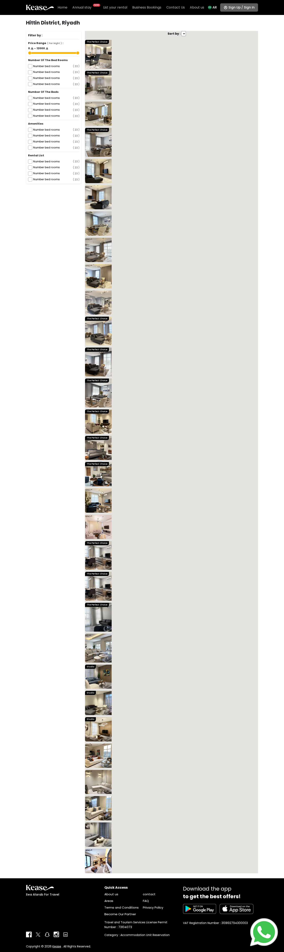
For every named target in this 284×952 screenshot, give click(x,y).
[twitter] (38, 934)
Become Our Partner (120, 914)
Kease (56, 946)
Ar (214, 7)
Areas (108, 901)
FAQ (146, 901)
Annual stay (85, 7)
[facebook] (29, 934)
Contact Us (175, 7)
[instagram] (56, 934)
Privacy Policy (153, 907)
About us (197, 7)
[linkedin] (65, 934)
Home (62, 7)
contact (149, 894)
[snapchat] (47, 934)
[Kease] (40, 7)
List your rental (115, 7)
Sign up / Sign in (241, 7)
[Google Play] (199, 909)
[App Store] (237, 909)
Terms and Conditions (121, 907)
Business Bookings (146, 7)
